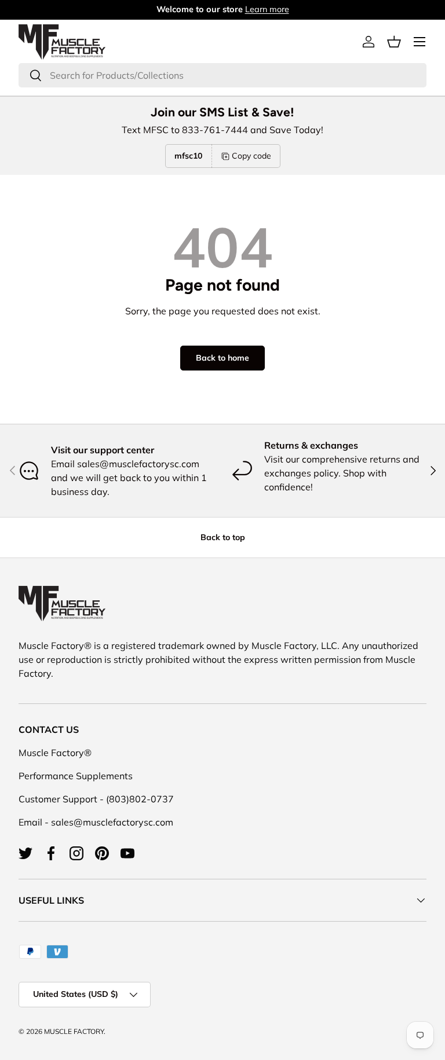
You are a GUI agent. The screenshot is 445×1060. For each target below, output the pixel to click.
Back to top (222, 537)
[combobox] (222, 75)
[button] (394, 41)
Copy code (251, 156)
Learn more (267, 9)
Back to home (222, 358)
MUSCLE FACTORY (74, 1031)
